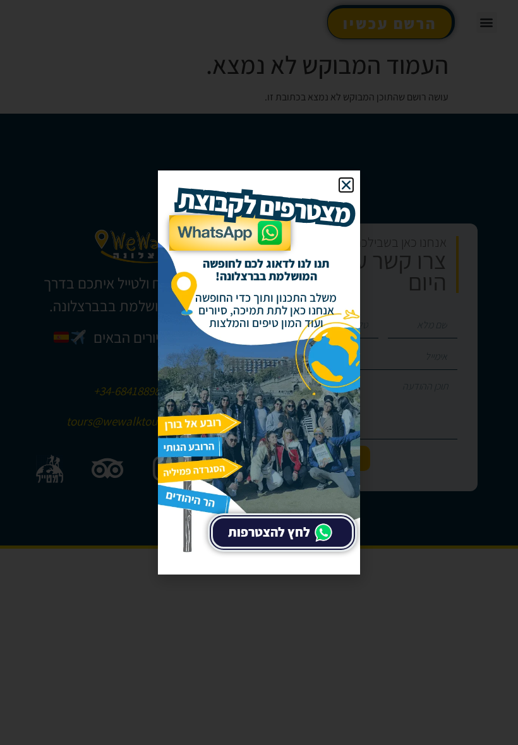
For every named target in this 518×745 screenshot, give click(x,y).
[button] (346, 185)
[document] (259, 372)
